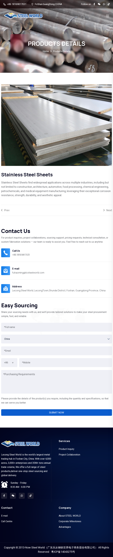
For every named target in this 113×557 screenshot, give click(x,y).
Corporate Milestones (70, 521)
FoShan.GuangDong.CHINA (48, 4)
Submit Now (56, 412)
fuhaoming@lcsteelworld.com (28, 272)
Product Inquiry (66, 449)
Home (46, 51)
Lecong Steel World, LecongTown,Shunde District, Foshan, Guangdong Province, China (58, 290)
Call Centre (6, 521)
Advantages (65, 527)
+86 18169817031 (16, 4)
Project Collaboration (69, 454)
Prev (6, 210)
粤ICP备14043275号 (63, 551)
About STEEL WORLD (70, 515)
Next (108, 210)
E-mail (4, 515)
